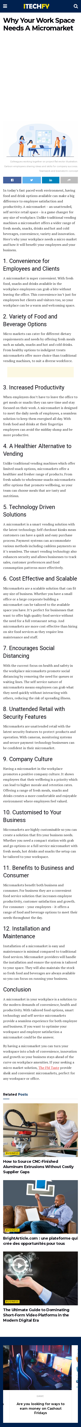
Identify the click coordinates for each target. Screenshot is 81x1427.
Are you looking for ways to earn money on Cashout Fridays (40, 1408)
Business (12, 1153)
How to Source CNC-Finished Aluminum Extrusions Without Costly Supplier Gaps (38, 1166)
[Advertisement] (40, 77)
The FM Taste (48, 1067)
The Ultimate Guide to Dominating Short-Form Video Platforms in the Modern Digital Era (36, 1315)
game (40, 1396)
